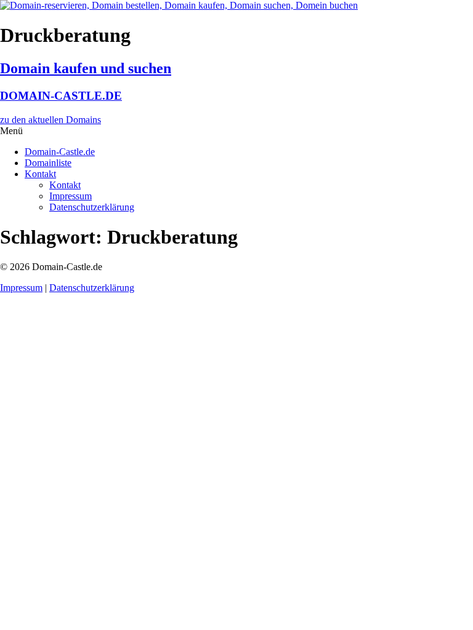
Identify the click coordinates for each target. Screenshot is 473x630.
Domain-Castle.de (60, 151)
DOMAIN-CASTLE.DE (61, 95)
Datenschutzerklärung (91, 207)
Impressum (70, 196)
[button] (236, 131)
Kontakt (40, 174)
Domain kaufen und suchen (85, 68)
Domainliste (48, 163)
